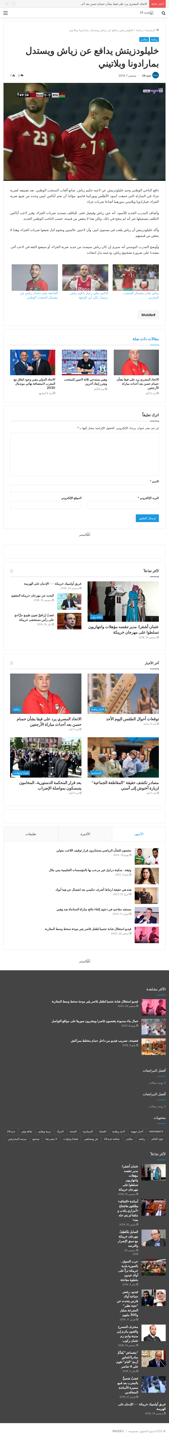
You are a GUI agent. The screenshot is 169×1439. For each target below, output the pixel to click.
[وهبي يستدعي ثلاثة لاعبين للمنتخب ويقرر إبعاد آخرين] (84, 362)
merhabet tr (156, 1131)
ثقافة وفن (26, 1131)
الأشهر (138, 834)
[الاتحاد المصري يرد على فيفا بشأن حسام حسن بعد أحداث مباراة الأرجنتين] (136, 362)
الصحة (73, 1131)
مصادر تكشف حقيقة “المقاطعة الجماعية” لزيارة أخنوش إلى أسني (125, 785)
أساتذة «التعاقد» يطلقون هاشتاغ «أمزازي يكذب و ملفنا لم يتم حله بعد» (128, 1210)
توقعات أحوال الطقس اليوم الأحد (132, 719)
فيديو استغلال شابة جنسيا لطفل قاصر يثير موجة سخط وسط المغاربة (88, 929)
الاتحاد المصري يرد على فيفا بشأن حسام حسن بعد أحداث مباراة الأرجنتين (102, 4)
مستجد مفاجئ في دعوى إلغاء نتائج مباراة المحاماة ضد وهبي (94, 909)
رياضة (139, 30)
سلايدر (144, 39)
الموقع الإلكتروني (71, 498)
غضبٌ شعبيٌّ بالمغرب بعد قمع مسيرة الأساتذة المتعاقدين (128, 1385)
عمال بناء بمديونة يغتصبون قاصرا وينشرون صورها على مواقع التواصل (94, 1021)
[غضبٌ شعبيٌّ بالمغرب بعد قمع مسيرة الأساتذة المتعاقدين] (153, 1384)
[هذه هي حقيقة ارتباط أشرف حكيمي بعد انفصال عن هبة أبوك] (147, 895)
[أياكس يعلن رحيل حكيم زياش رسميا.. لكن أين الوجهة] (85, 277)
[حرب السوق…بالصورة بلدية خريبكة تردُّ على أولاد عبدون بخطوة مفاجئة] (153, 1267)
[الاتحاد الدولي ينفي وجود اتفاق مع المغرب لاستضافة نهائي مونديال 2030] (32, 362)
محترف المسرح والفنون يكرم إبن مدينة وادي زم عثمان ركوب (127, 1334)
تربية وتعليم (44, 1131)
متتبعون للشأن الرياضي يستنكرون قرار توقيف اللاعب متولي (93, 850)
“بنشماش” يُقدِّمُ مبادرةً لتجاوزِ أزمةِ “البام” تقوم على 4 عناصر (127, 1359)
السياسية (88, 1131)
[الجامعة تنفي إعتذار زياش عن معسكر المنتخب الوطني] (35, 277)
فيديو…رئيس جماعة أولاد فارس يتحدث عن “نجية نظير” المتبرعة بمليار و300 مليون (127, 1303)
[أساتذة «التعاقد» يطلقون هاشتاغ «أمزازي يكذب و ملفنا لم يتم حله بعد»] (153, 1207)
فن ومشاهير (91, 1138)
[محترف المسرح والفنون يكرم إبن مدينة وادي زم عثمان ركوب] (153, 1333)
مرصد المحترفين (17, 1138)
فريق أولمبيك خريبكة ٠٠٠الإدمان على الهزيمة (52, 583)
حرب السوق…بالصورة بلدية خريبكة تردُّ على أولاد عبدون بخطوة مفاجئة (128, 1270)
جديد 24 (146, 75)
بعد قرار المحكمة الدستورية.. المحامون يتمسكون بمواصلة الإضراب (50, 785)
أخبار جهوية (137, 1131)
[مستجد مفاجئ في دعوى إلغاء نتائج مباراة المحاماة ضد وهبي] (147, 915)
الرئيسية (150, 30)
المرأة (60, 1131)
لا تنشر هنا (51, 1138)
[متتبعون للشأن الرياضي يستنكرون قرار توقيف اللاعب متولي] (147, 856)
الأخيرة (85, 834)
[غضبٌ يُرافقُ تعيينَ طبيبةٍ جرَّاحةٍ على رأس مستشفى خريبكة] (69, 621)
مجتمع (36, 1138)
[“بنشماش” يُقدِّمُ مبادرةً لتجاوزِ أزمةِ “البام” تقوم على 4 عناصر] (153, 1358)
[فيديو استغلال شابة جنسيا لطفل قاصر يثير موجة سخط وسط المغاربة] (147, 935)
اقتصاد (102, 1131)
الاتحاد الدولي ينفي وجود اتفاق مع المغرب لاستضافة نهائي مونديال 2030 (34, 383)
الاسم (154, 481)
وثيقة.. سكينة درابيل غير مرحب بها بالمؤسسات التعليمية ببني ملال (90, 870)
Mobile (147, 315)
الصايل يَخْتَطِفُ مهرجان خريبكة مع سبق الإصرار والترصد (128, 1239)
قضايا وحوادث (70, 1138)
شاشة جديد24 (111, 1138)
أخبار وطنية (118, 1131)
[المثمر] (84, 534)
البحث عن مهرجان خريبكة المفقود (32, 595)
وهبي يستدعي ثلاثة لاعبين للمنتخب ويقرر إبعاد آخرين (85, 381)
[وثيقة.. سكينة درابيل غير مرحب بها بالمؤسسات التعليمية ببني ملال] (147, 876)
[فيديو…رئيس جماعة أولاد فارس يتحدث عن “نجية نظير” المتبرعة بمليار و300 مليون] (153, 1298)
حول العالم (157, 1138)
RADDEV (118, 1431)
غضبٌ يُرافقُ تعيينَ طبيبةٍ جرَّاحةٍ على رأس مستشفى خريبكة (34, 617)
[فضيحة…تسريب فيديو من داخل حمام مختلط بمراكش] (153, 1046)
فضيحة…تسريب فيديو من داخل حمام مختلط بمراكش (104, 1040)
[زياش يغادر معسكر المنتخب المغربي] (136, 277)
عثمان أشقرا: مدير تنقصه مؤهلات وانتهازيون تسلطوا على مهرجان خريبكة (123, 629)
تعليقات (31, 834)
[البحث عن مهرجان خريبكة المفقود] (69, 601)
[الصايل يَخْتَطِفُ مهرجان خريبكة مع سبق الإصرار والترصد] (153, 1238)
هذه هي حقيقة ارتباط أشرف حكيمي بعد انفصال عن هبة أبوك (93, 889)
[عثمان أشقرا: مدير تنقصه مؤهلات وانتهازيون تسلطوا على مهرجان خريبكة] (153, 1172)
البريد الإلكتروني (148, 498)
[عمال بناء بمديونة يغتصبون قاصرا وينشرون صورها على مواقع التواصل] (153, 1027)
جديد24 (11, 1131)
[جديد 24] (146, 13)
